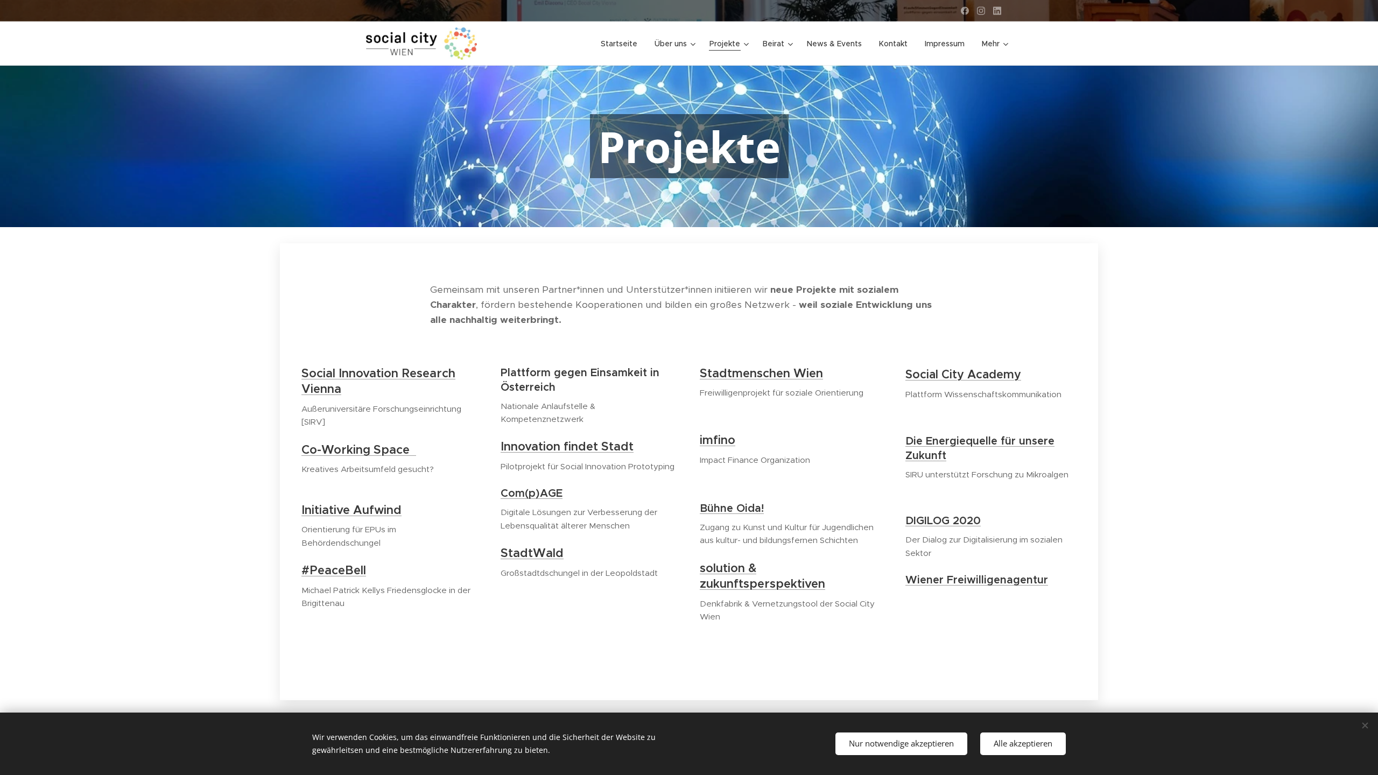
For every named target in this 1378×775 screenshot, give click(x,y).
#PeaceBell (333, 570)
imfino (717, 440)
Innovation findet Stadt (567, 446)
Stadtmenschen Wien (761, 373)
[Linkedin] (997, 11)
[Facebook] (965, 11)
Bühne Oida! (732, 508)
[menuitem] (622, 43)
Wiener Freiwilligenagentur (976, 580)
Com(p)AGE (532, 493)
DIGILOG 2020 (943, 520)
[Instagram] (981, 11)
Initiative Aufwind (351, 510)
